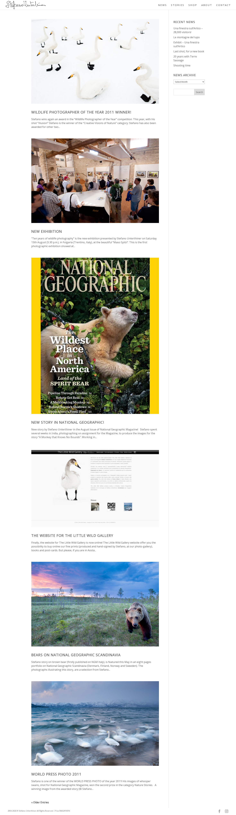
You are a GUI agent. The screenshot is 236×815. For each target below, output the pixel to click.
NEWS (162, 5)
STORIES (177, 5)
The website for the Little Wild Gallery (72, 535)
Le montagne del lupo (186, 37)
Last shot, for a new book (188, 51)
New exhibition (46, 231)
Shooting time (181, 65)
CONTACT (223, 5)
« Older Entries (40, 802)
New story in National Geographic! (67, 422)
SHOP (192, 5)
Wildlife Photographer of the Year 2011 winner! (81, 112)
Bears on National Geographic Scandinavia (76, 654)
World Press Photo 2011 (56, 774)
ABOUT (206, 5)
